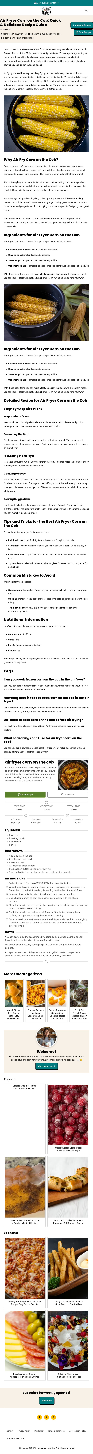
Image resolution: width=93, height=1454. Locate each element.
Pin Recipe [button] (69, 794)
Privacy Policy (24, 1431)
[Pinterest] (46, 1417)
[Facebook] (39, 1417)
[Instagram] (53, 1417)
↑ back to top (15, 1438)
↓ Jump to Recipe (82, 25)
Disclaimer (38, 1431)
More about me (45, 1066)
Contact (10, 1431)
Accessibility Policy (77, 1431)
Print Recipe (85, 32)
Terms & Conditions (56, 1431)
